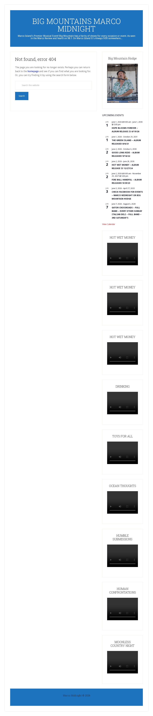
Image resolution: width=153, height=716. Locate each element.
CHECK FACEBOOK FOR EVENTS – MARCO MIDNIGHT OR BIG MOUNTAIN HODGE (127, 195)
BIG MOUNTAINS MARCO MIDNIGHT (76, 25)
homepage (33, 71)
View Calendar (108, 224)
